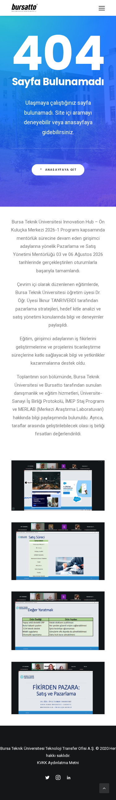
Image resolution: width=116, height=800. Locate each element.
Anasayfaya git (60, 170)
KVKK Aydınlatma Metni (58, 762)
